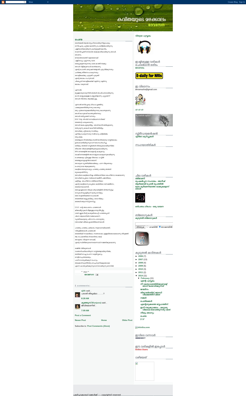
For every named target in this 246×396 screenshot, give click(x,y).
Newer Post (80, 320)
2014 (141, 275)
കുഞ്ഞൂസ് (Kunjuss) (91, 303)
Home (104, 320)
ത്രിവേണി (140, 178)
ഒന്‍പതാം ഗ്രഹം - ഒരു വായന (149, 206)
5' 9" (142, 319)
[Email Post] (96, 274)
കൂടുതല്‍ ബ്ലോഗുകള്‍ (146, 218)
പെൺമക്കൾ (146, 301)
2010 (141, 269)
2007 (141, 259)
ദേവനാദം (139, 68)
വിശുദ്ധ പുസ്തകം (143, 36)
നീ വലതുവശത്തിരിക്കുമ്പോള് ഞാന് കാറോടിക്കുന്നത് (153, 285)
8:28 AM (85, 298)
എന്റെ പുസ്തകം (147, 281)
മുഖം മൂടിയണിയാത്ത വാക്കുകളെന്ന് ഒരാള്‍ (152, 187)
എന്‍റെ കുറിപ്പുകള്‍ (144, 136)
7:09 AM (85, 310)
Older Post (127, 320)
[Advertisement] (106, 389)
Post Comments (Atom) (98, 326)
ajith (83, 291)
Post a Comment (83, 315)
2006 (141, 256)
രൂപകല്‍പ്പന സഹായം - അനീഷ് (150, 181)
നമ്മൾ (143, 298)
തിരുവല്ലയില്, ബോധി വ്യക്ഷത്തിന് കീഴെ (151, 293)
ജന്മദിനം (144, 289)
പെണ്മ (143, 316)
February (145, 278)
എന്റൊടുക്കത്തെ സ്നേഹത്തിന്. (154, 304)
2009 (141, 266)
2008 (141, 263)
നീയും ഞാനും (147, 313)
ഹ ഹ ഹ (139, 109)
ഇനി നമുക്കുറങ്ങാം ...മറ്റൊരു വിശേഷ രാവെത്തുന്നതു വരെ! (155, 308)
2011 (141, 272)
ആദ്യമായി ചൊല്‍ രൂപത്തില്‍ (149, 184)
